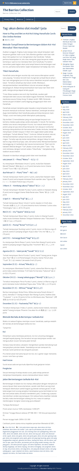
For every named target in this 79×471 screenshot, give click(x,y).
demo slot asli (23, 434)
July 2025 (66, 135)
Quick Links (68, 3)
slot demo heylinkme (34, 445)
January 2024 (67, 181)
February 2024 (67, 179)
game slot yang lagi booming (37, 438)
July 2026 (66, 107)
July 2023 (66, 197)
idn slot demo (48, 440)
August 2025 (67, 133)
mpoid (62, 245)
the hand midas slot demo (24, 453)
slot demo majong (21, 447)
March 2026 (67, 115)
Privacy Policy (9, 19)
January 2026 (67, 120)
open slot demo (16, 442)
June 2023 (66, 199)
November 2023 (68, 187)
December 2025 (68, 122)
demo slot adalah (12, 434)
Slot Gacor (63, 238)
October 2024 (67, 158)
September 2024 (68, 161)
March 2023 (67, 207)
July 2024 (66, 166)
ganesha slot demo (25, 440)
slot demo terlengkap (34, 447)
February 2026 (67, 117)
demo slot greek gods (30, 436)
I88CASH (63, 234)
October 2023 (67, 189)
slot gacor (63, 226)
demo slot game (17, 436)
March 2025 (67, 145)
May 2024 (66, 171)
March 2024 (67, 176)
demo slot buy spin (35, 434)
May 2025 (66, 140)
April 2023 (66, 205)
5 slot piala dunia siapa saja (28, 427)
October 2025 (67, 128)
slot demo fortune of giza (19, 445)
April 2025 (66, 143)
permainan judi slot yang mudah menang (35, 442)
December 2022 (68, 215)
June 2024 (66, 169)
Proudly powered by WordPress (28, 468)
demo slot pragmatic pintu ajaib (16, 438)
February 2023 (67, 210)
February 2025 (67, 148)
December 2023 (68, 184)
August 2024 (67, 163)
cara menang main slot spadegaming (37, 432)
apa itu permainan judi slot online (40, 429)
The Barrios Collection (18, 10)
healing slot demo (37, 440)
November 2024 (68, 156)
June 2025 (66, 138)
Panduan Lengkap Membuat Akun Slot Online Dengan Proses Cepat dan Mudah (69, 44)
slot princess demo (14, 449)
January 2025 (67, 151)
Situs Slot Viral (10, 427)
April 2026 (66, 112)
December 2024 (68, 153)
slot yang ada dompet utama (40, 449)
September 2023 (68, 192)
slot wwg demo (25, 449)
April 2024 (66, 174)
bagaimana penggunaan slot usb (13, 432)
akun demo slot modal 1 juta (19, 429)
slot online (63, 241)
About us (20, 19)
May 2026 (66, 110)
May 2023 (66, 202)
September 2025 (68, 130)
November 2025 (68, 125)
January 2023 (67, 212)
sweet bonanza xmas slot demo (39, 451)
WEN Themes (56, 468)
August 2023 (67, 194)
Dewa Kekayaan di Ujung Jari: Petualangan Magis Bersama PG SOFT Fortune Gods (69, 91)
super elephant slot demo (20, 451)
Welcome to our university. (20, 3)
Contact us (29, 19)
